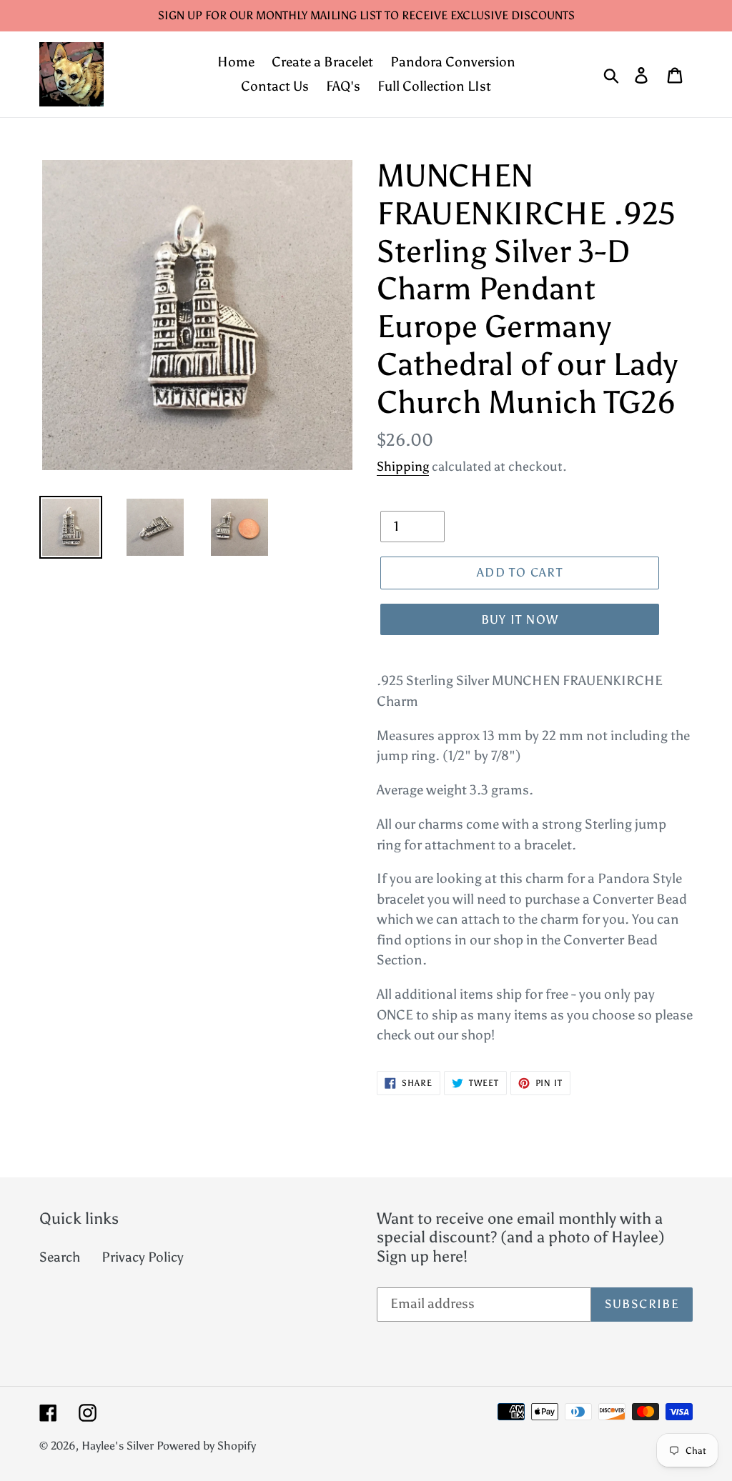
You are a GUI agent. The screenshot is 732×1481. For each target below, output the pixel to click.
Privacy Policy (143, 1257)
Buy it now (520, 619)
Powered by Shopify (206, 1445)
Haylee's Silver (117, 1445)
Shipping (403, 466)
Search (59, 1257)
